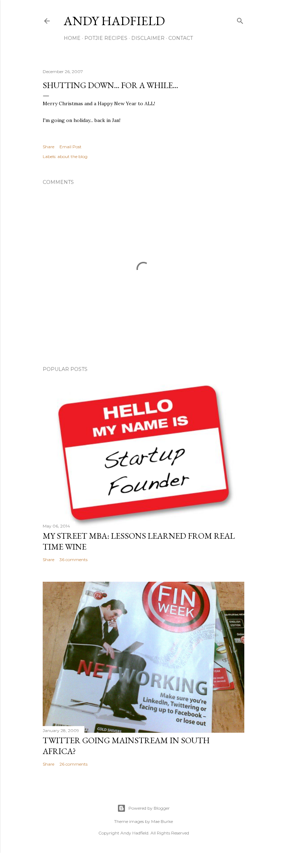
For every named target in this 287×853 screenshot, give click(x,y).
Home (72, 38)
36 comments (73, 559)
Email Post (70, 146)
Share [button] (48, 146)
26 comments (73, 764)
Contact (180, 38)
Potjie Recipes (105, 38)
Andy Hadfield (114, 21)
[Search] (240, 19)
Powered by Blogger (149, 808)
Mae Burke (162, 821)
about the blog (72, 156)
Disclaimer (147, 38)
